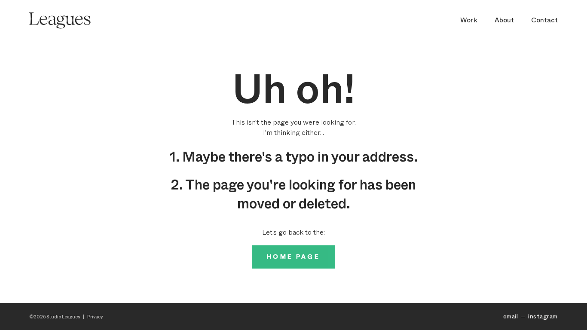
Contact (544, 20)
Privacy (95, 317)
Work (468, 20)
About (504, 20)
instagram (542, 316)
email (510, 316)
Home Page (293, 256)
